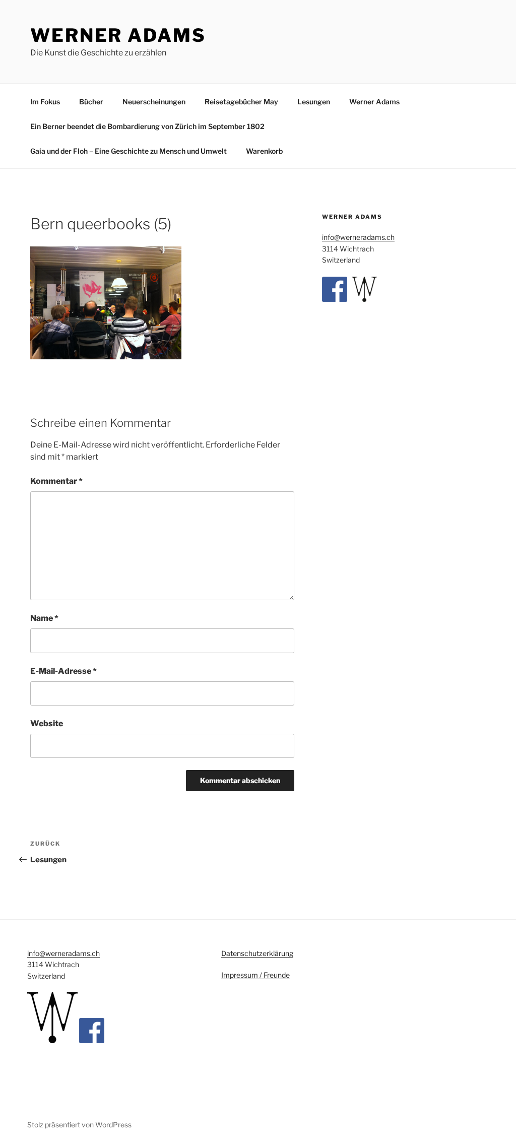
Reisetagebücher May (241, 101)
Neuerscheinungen (153, 101)
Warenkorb (264, 151)
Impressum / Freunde (255, 975)
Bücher (91, 101)
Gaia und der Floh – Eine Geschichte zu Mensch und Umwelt (128, 151)
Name (44, 618)
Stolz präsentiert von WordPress (79, 1124)
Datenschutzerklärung (257, 953)
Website (46, 723)
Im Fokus (45, 101)
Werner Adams (118, 35)
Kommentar (56, 481)
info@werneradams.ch (358, 237)
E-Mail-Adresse (63, 671)
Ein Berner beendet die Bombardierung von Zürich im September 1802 (147, 126)
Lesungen (313, 101)
